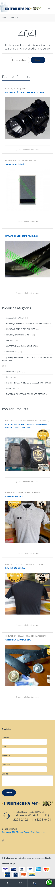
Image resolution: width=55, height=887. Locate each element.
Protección (10, 388)
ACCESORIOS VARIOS (15, 317)
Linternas (8, 88)
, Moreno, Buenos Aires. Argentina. (23, 832)
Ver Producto (47, 142)
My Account (7, 883)
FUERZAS (10, 340)
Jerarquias (32, 160)
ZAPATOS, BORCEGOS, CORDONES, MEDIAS (25, 394)
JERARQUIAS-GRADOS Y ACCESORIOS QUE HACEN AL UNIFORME (27, 359)
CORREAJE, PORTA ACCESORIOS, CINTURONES (26, 323)
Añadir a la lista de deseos (28, 149)
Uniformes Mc (10, 858)
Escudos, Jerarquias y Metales (16, 160)
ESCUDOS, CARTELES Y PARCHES (20, 329)
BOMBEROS (9, 421)
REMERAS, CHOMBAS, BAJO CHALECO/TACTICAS (24, 493)
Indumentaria (11, 351)
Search (21, 883)
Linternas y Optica (19, 88)
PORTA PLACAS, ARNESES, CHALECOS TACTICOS (27, 382)
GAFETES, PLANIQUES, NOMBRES (21, 346)
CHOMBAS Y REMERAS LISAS (25, 564)
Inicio (4, 17)
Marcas (9, 377)
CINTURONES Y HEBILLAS (14, 636)
